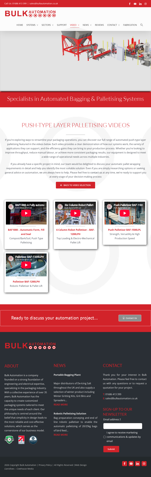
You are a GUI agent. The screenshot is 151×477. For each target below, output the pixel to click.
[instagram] (144, 463)
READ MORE (61, 404)
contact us (96, 172)
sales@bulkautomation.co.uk (43, 3)
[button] (141, 25)
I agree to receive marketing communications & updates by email (124, 437)
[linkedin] (137, 463)
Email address (112, 419)
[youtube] (131, 463)
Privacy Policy (45, 465)
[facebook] (124, 463)
